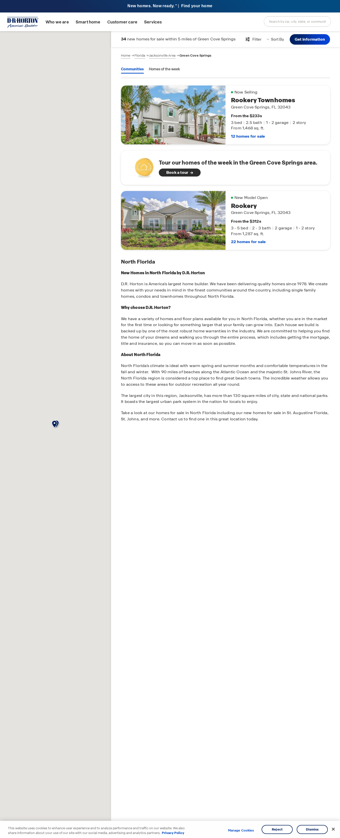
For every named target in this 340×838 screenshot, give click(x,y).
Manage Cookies (241, 831)
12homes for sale (248, 136)
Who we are (57, 22)
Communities (132, 69)
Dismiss (312, 829)
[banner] (170, 6)
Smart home (88, 22)
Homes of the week (164, 69)
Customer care (122, 22)
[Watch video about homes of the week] (142, 166)
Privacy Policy (173, 833)
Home (125, 55)
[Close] (333, 829)
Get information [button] (310, 39)
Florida (139, 55)
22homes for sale (248, 241)
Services (153, 22)
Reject (277, 829)
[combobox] (297, 21)
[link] (225, 168)
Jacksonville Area (162, 55)
